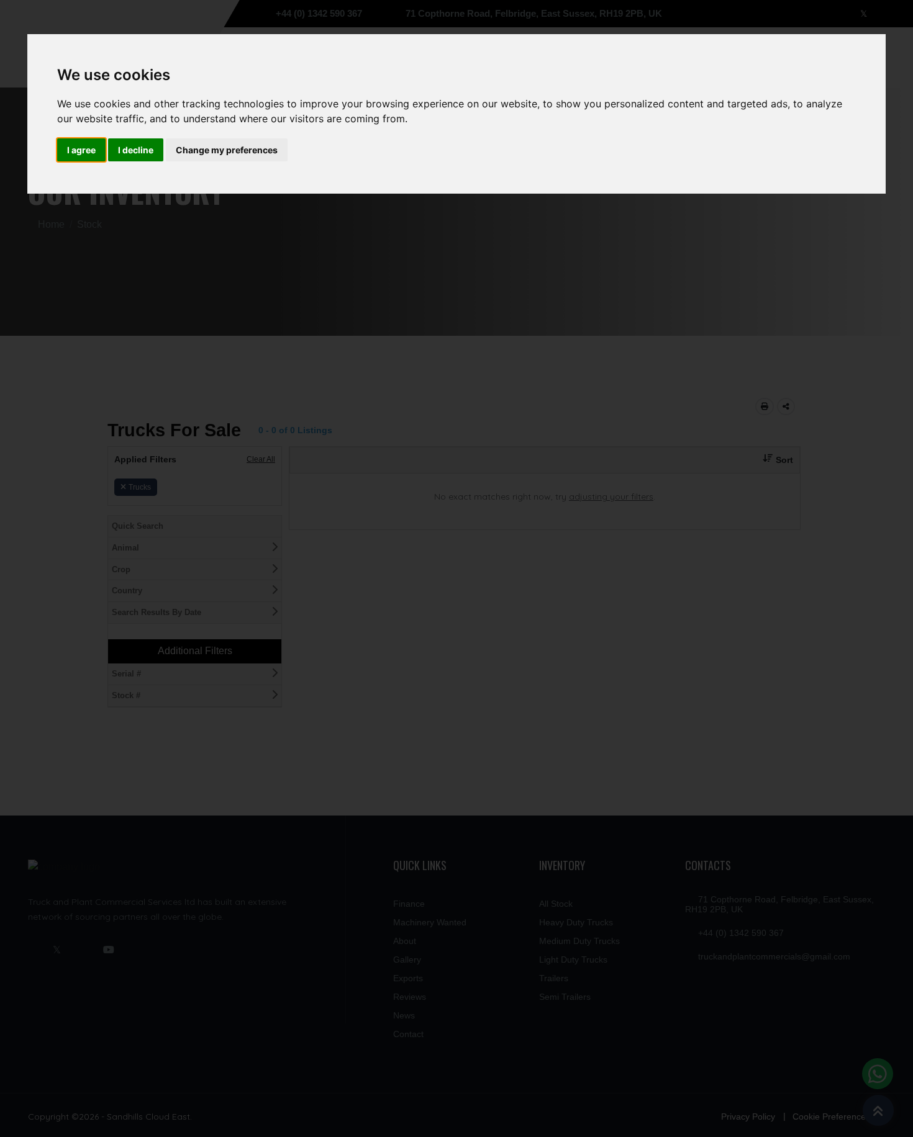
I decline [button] (135, 150)
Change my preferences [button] (227, 150)
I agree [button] (81, 150)
